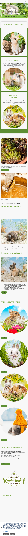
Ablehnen (12, 534)
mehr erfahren (5, 170)
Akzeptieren (6, 534)
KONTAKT (4, 292)
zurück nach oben (6, 463)
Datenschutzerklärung (7, 529)
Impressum (16, 529)
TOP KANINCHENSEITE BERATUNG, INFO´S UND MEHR (14, 16)
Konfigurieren (5, 531)
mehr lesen (4, 337)
